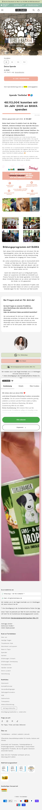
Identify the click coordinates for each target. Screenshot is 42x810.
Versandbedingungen (8, 689)
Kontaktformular (6, 686)
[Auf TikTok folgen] (17, 721)
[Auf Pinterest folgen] (12, 721)
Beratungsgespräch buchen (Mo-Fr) (24, 618)
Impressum (4, 683)
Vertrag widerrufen (9, 708)
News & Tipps (6, 649)
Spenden (4, 652)
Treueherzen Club (7, 643)
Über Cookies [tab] (34, 386)
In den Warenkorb (21, 79)
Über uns (4, 637)
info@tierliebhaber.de (15, 598)
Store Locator (6, 670)
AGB (2, 695)
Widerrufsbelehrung (7, 704)
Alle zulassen (21, 420)
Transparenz (5, 701)
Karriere (3, 655)
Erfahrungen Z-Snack (8, 658)
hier (39, 608)
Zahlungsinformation (8, 692)
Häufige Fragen (6, 640)
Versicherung (5, 674)
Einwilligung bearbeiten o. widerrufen (13, 712)
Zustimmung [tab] (7, 386)
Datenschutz (5, 698)
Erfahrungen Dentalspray (9, 661)
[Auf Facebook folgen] (2, 721)
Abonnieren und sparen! (9, 646)
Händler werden (6, 667)
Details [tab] (21, 386)
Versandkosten (19, 72)
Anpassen (20, 427)
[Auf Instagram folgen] (7, 721)
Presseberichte (6, 664)
